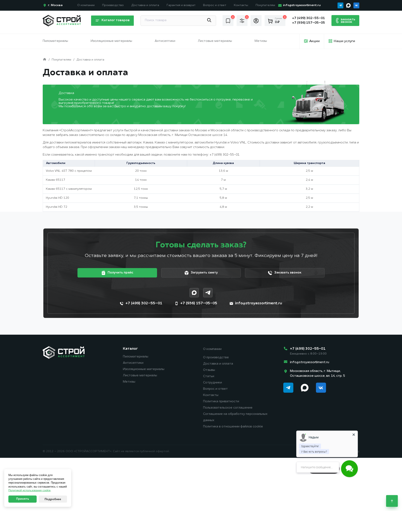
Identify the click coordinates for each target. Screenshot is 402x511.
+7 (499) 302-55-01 (225, 154)
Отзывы (209, 370)
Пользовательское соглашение (228, 407)
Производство (113, 5)
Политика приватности (221, 401)
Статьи (208, 376)
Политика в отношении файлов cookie (233, 426)
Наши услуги (344, 41)
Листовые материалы (215, 41)
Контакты (241, 5)
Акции (314, 41)
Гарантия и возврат (181, 5)
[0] (228, 20)
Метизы (261, 41)
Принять (22, 499)
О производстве (216, 357)
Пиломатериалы (55, 41)
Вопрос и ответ (214, 5)
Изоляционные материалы (111, 41)
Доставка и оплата (145, 5)
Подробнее (53, 499)
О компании (86, 5)
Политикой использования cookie (29, 490)
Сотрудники (212, 382)
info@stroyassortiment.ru (309, 362)
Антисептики (165, 41)
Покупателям (265, 5)
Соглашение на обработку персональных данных (235, 417)
